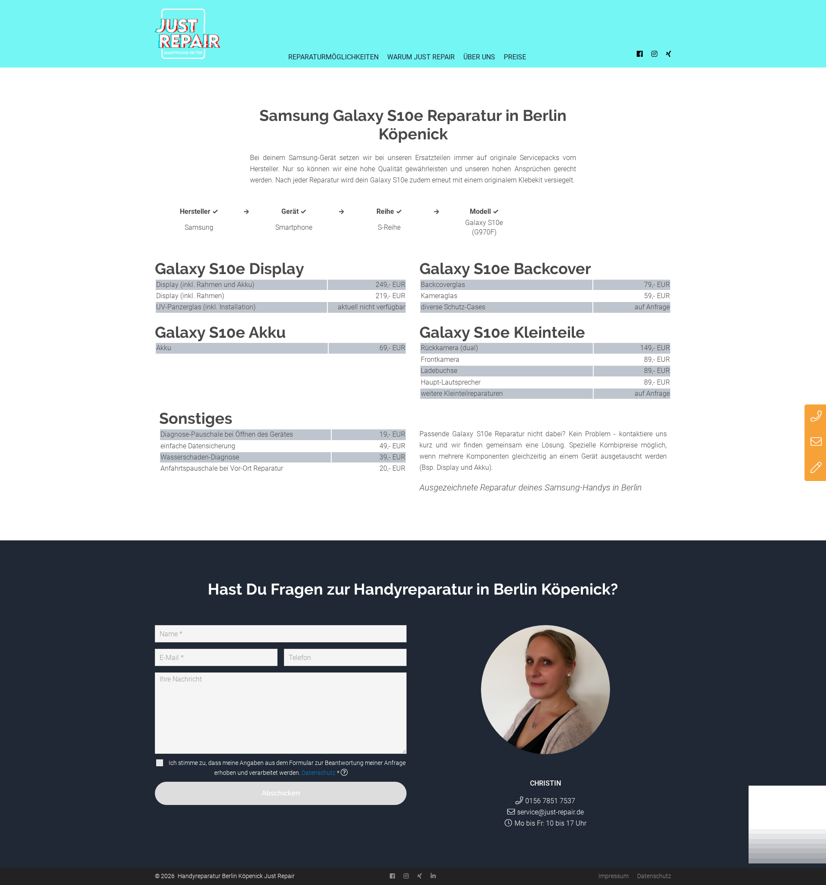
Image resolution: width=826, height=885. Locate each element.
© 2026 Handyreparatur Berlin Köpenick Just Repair (225, 876)
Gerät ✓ (293, 211)
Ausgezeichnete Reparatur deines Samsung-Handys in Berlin (530, 487)
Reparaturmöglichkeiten (333, 57)
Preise (515, 57)
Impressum (613, 876)
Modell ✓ (484, 211)
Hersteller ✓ (199, 211)
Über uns (479, 57)
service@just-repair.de (550, 812)
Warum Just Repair (421, 57)
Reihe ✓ (389, 211)
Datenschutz (319, 772)
